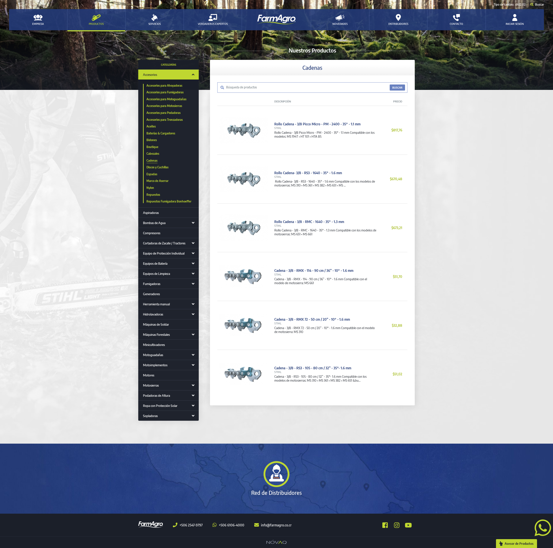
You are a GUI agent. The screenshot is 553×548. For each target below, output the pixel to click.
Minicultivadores (154, 345)
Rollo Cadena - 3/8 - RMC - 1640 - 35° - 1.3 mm (309, 222)
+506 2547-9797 (191, 525)
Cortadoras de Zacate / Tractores (164, 243)
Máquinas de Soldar (156, 324)
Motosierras (151, 385)
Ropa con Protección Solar (160, 406)
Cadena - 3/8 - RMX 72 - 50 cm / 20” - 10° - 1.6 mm (312, 319)
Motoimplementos (155, 365)
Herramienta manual (156, 304)
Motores (148, 375)
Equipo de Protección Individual (163, 253)
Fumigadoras (151, 284)
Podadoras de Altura (156, 395)
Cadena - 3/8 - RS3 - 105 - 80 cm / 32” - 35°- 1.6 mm (312, 368)
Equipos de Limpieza (156, 274)
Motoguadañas (153, 355)
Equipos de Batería (155, 263)
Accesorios (150, 74)
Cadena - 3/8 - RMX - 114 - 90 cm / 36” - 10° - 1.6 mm (313, 270)
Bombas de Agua (154, 223)
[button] (541, 527)
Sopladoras (150, 416)
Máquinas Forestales (156, 334)
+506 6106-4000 (231, 525)
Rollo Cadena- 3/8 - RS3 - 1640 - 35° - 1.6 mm (308, 173)
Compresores (151, 233)
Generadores (151, 294)
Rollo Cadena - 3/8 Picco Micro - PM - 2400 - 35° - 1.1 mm (317, 124)
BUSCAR (397, 87)
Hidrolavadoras (153, 314)
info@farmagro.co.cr (276, 525)
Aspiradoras (151, 213)
